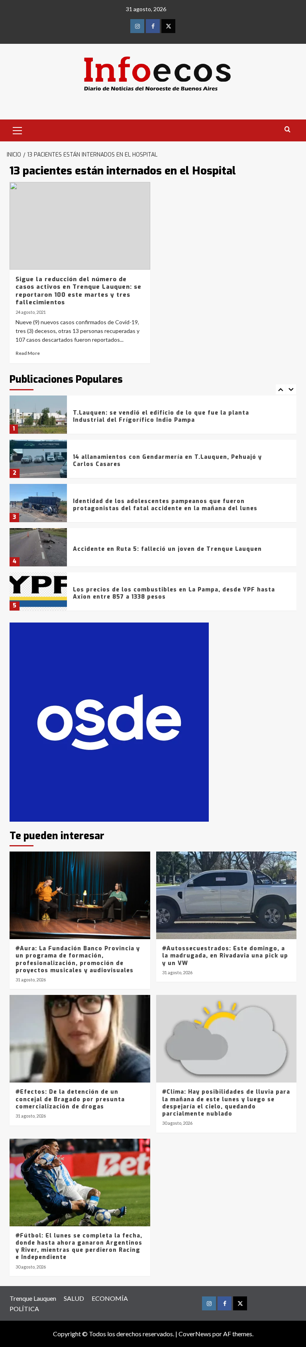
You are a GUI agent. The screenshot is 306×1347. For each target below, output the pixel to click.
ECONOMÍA (110, 1298)
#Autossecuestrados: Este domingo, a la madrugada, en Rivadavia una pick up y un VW (225, 956)
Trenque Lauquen (33, 1298)
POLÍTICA (24, 1308)
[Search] (287, 130)
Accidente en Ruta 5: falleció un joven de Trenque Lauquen (167, 549)
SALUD (74, 1298)
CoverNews (194, 1333)
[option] (153, 417)
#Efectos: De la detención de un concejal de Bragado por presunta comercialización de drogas (70, 1099)
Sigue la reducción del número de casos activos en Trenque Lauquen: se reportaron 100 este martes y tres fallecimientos (78, 291)
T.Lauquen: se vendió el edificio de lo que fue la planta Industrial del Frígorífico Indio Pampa (161, 416)
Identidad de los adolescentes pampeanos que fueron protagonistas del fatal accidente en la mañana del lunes (165, 504)
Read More (28, 353)
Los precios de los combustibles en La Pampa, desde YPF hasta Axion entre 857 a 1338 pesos (174, 593)
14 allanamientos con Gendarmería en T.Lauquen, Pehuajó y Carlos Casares (167, 460)
